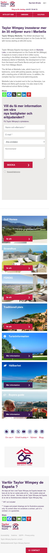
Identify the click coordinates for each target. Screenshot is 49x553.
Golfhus (40, 14)
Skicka (11, 164)
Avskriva (14, 535)
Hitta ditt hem (8, 14)
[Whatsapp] (4, 94)
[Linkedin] (24, 94)
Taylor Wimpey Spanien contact (11, 539)
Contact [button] (35, 550)
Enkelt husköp (21, 437)
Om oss (8, 437)
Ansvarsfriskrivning (13, 172)
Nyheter (34, 437)
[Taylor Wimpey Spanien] (24, 4)
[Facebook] (9, 94)
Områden (24, 14)
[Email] (19, 94)
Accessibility (5, 535)
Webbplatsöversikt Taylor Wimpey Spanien (15, 543)
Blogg (41, 437)
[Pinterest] (29, 94)
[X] (14, 94)
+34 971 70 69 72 (31, 9)
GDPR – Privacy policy (26, 535)
